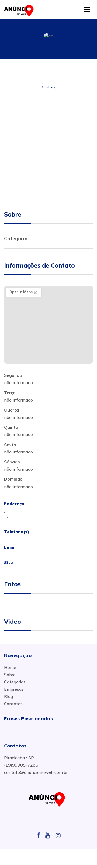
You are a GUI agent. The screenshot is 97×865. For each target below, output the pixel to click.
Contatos (13, 703)
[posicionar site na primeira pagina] (20, 9)
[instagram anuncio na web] (58, 835)
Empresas (14, 689)
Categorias (15, 682)
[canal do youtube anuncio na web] (49, 835)
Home (10, 667)
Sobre (10, 674)
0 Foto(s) (48, 87)
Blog (8, 696)
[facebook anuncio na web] (40, 835)
